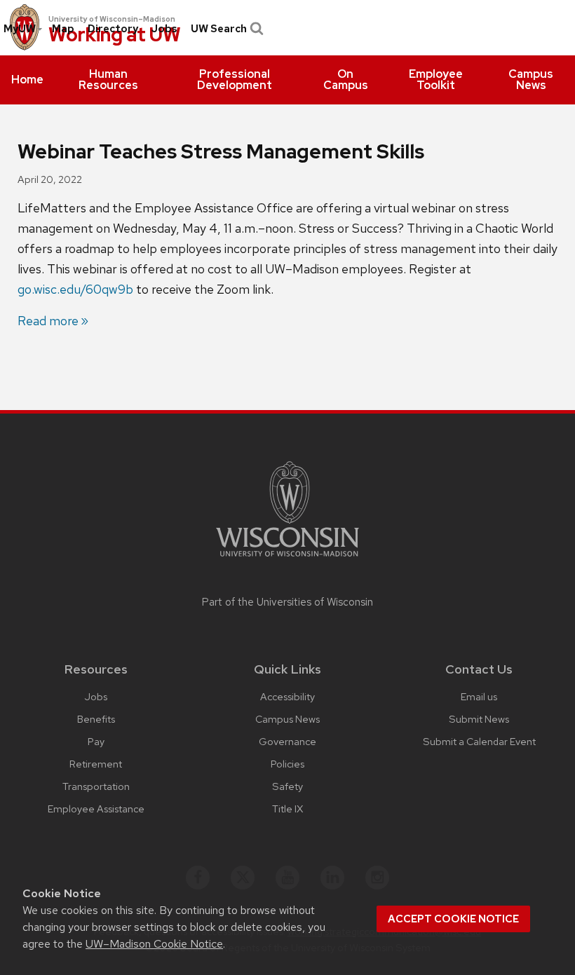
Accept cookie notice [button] (453, 919)
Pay (96, 741)
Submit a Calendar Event (479, 741)
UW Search (219, 29)
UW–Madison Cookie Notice (154, 943)
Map (63, 29)
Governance (287, 741)
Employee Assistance (96, 808)
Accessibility (287, 696)
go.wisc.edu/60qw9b (75, 289)
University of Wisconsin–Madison (111, 19)
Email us (479, 696)
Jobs (164, 29)
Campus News (287, 718)
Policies (287, 763)
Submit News (479, 718)
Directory (113, 29)
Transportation (96, 786)
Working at (114, 35)
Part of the (287, 602)
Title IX (287, 808)
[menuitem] (27, 79)
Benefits (96, 718)
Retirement (95, 763)
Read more (48, 321)
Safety (287, 786)
